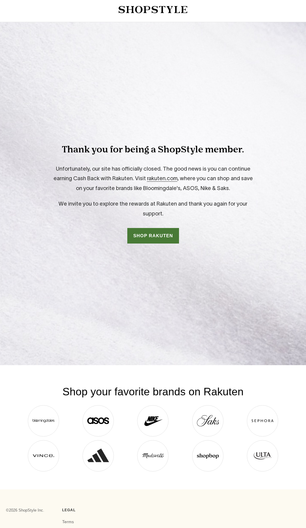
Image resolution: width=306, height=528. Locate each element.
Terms (68, 521)
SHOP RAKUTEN (153, 235)
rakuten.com (162, 178)
